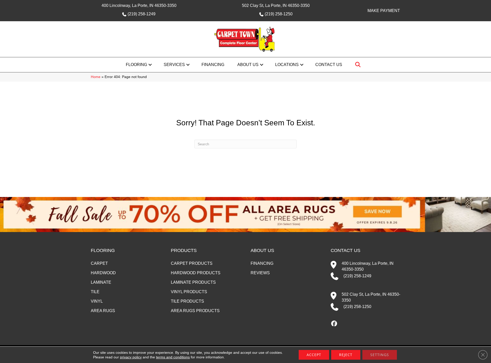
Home (96, 77)
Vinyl (97, 301)
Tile (95, 292)
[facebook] (334, 324)
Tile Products (187, 301)
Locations (287, 64)
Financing (213, 64)
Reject (345, 354)
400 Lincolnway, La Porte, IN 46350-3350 (139, 5)
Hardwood (103, 273)
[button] (150, 64)
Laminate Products (193, 282)
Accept (314, 354)
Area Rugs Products (195, 311)
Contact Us (328, 64)
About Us (248, 64)
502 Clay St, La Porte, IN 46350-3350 (276, 5)
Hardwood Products (195, 273)
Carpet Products (192, 263)
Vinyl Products (189, 292)
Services (174, 64)
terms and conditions (173, 357)
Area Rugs (103, 311)
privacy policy (131, 357)
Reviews (260, 273)
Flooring (136, 64)
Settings (379, 354)
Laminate (101, 282)
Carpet (99, 263)
